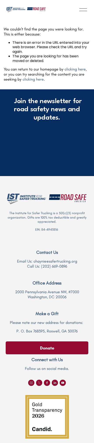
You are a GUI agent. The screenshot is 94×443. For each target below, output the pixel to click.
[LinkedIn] (55, 383)
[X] (39, 383)
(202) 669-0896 (54, 266)
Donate (47, 348)
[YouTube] (63, 383)
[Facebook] (47, 383)
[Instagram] (31, 383)
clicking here (75, 69)
